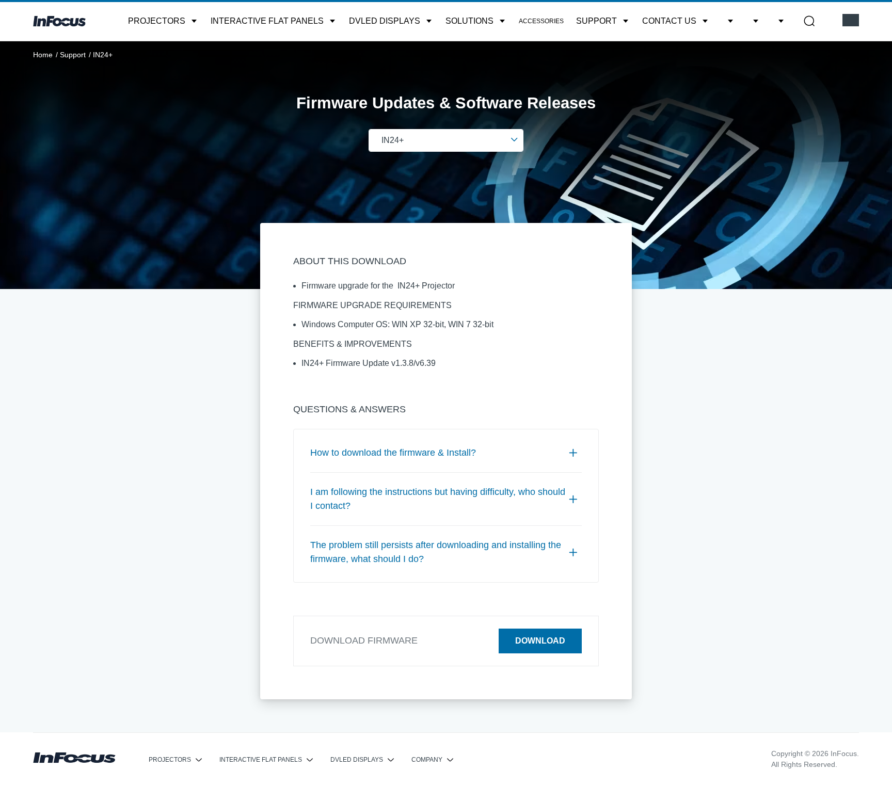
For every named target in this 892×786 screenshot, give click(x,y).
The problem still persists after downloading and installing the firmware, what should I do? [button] (435, 552)
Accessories (541, 21)
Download (540, 640)
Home (43, 55)
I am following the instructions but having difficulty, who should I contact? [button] (437, 499)
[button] (163, 21)
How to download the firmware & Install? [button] (393, 452)
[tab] (446, 453)
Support (73, 55)
